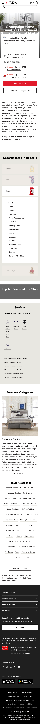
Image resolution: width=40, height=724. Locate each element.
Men (7, 180)
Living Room (29, 530)
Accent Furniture (27, 488)
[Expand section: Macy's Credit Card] (20, 598)
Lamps (18, 530)
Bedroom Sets (29, 498)
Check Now (26, 653)
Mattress (9, 536)
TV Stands (15, 557)
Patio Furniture (28, 546)
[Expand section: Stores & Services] (20, 604)
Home (8, 191)
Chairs (34, 504)
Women (9, 169)
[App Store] (8, 681)
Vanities (25, 557)
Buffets (26, 504)
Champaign (7, 578)
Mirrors (19, 536)
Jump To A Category (18, 90)
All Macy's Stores (16, 575)
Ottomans (13, 541)
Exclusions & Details (16, 653)
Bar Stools (27, 493)
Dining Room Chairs (29, 514)
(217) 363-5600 (14, 62)
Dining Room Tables (28, 520)
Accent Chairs (12, 488)
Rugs (17, 552)
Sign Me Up (20, 627)
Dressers (9, 525)
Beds (5, 504)
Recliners (9, 552)
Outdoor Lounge (13, 546)
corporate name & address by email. (20, 719)
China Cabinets (12, 509)
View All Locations (20, 568)
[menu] (3, 2)
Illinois (28, 575)
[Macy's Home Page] (12, 2)
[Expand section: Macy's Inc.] (20, 610)
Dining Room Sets (10, 520)
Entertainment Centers (24, 525)
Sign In (31, 3)
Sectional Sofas (28, 552)
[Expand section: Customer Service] (20, 593)
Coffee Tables (28, 509)
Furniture (10, 530)
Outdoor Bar (25, 541)
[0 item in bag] (36, 2)
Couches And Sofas (10, 514)
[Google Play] (25, 681)
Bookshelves (15, 504)
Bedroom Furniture (13, 498)
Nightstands (29, 536)
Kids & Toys (10, 271)
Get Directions (20, 83)
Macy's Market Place (22, 578)
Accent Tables (14, 493)
